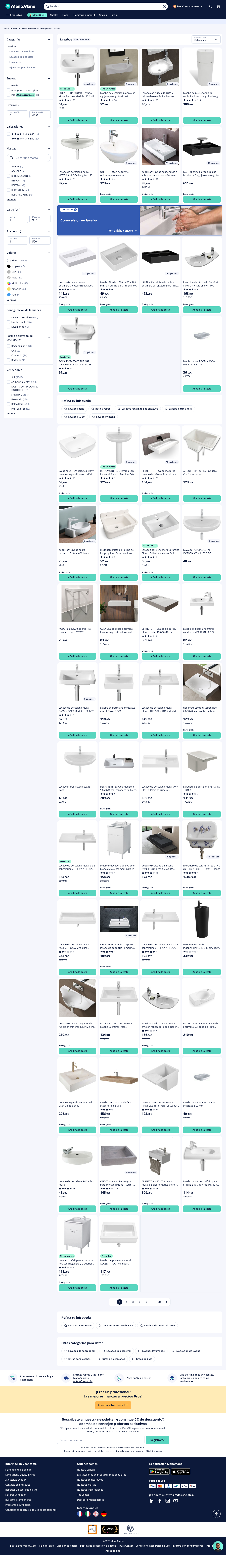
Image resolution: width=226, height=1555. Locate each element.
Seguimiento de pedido (18, 1469)
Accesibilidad (113, 1550)
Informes (211, 1545)
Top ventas (83, 1494)
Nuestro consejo (86, 1469)
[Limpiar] (164, 6)
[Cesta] (218, 6)
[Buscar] (47, 6)
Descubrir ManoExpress (90, 1499)
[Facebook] (159, 1500)
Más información (154, 1451)
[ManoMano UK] (96, 1514)
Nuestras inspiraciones (90, 1489)
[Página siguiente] (166, 1302)
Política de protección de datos (98, 1545)
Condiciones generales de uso (153, 1545)
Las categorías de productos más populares (101, 1474)
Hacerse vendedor (15, 1494)
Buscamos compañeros (18, 1499)
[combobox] (206, 39)
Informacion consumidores (187, 1545)
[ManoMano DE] (104, 1514)
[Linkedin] (151, 1500)
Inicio (6, 28)
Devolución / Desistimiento (20, 1474)
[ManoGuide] (218, 1546)
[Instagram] (167, 1500)
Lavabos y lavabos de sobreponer (35, 28)
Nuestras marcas (86, 1484)
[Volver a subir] (217, 1514)
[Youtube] (175, 1500)
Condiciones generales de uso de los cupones (31, 1509)
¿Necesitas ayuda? (15, 1479)
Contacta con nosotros (17, 1484)
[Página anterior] (113, 1302)
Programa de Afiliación (18, 1504)
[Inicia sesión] (210, 6)
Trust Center (126, 1545)
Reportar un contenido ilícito (21, 1489)
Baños (14, 28)
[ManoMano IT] (88, 1514)
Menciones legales (67, 1545)
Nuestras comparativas (90, 1479)
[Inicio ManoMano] (22, 6)
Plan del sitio (46, 1545)
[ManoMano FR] (79, 1514)
